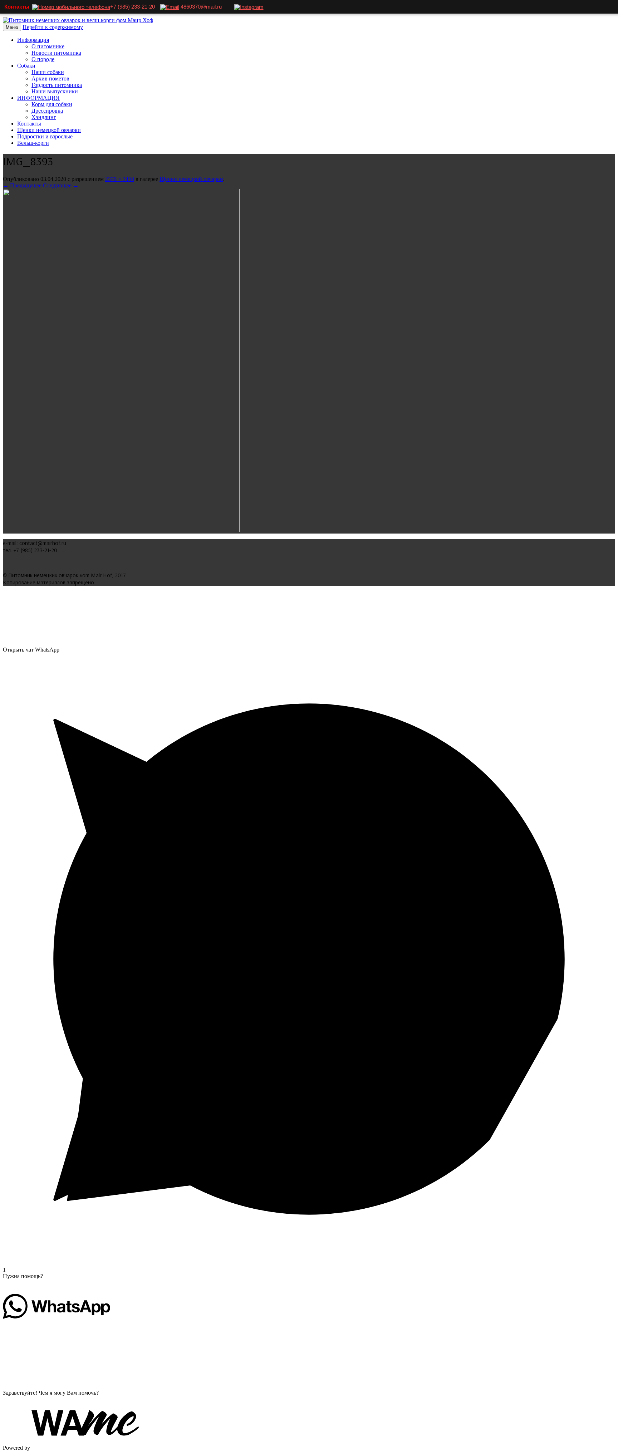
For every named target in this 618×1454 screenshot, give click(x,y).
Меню (12, 27)
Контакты (29, 124)
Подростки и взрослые (45, 136)
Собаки (26, 66)
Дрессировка (47, 111)
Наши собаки (47, 72)
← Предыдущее (22, 185)
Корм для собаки (51, 104)
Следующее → (61, 185)
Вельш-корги (33, 143)
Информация (33, 40)
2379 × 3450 (119, 179)
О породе (42, 59)
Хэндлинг (43, 117)
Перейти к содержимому (53, 27)
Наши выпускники (54, 91)
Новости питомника (56, 53)
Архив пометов (50, 78)
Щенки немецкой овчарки (49, 130)
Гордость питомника (56, 85)
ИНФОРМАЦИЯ (38, 98)
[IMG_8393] (121, 530)
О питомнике (47, 46)
